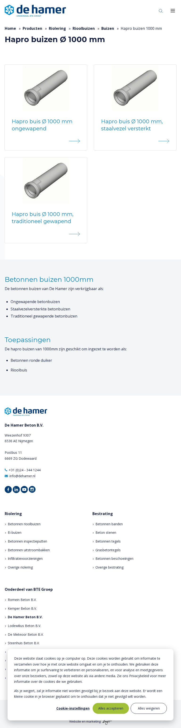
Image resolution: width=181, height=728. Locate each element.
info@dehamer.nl (22, 476)
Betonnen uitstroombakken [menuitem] (29, 550)
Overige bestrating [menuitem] (109, 567)
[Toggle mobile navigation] (172, 10)
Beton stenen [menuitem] (105, 532)
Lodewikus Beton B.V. (24, 625)
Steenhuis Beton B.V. (24, 643)
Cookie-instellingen (73, 708)
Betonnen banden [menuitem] (109, 524)
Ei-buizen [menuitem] (14, 532)
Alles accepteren (110, 708)
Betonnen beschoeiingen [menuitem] (114, 558)
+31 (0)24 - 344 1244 (25, 470)
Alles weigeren (149, 708)
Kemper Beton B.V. (22, 608)
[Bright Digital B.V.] (106, 721)
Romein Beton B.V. (22, 599)
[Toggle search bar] (161, 11)
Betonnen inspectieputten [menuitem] (27, 541)
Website (75, 721)
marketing (93, 721)
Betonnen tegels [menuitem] (108, 541)
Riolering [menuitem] (13, 513)
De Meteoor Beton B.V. (26, 634)
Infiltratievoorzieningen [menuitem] (25, 558)
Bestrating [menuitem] (102, 513)
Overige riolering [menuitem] (20, 567)
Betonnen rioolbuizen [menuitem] (24, 524)
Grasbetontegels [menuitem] (108, 550)
